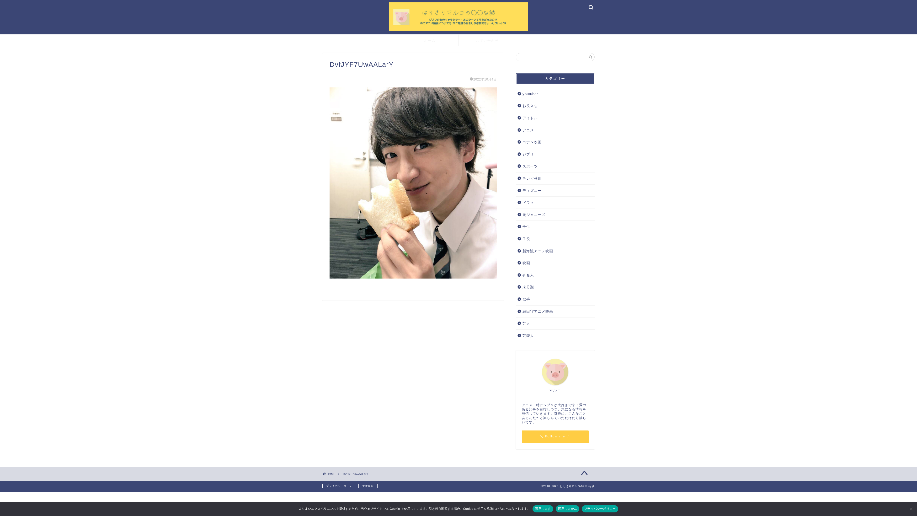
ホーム (430, 40)
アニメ (528, 130)
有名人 (528, 275)
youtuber (530, 94)
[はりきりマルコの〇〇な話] (458, 31)
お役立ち (530, 106)
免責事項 (368, 485)
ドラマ (528, 202)
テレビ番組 (532, 178)
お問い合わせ (487, 40)
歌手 (526, 299)
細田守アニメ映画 (537, 311)
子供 (526, 227)
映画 (526, 263)
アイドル (530, 118)
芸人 (526, 323)
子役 (526, 239)
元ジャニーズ (533, 215)
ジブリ (528, 154)
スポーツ (530, 166)
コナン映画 (532, 142)
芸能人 (528, 335)
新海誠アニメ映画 (537, 251)
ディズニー (532, 190)
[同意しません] (911, 508)
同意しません (567, 509)
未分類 (528, 287)
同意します (543, 509)
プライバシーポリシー (340, 485)
